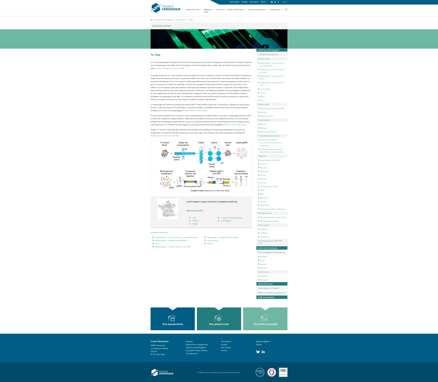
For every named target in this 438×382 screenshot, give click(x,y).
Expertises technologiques (164, 20)
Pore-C (158, 243)
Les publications (192, 353)
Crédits (259, 344)
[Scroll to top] (433, 377)
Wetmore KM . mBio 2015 (194, 110)
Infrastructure (192, 9)
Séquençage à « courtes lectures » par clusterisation (176, 237)
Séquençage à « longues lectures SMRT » (171, 240)
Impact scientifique (235, 9)
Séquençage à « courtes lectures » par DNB (172, 246)
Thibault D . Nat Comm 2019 (164, 135)
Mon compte (254, 2)
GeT (194, 217)
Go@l (195, 223)
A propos (189, 341)
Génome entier (180, 20)
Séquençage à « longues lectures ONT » (223, 237)
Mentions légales (262, 341)
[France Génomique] (166, 8)
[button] (286, 9)
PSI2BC (195, 220)
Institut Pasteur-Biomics (232, 217)
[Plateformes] (167, 209)
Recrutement (234, 2)
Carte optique (212, 240)
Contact (264, 2)
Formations (275, 9)
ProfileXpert (226, 220)
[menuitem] (235, 1)
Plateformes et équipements (197, 344)
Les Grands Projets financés (196, 350)
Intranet (244, 2)
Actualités (220, 9)
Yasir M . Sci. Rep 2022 (234, 124)
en (284, 2)
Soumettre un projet (257, 9)
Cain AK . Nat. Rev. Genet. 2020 (169, 68)
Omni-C (210, 243)
